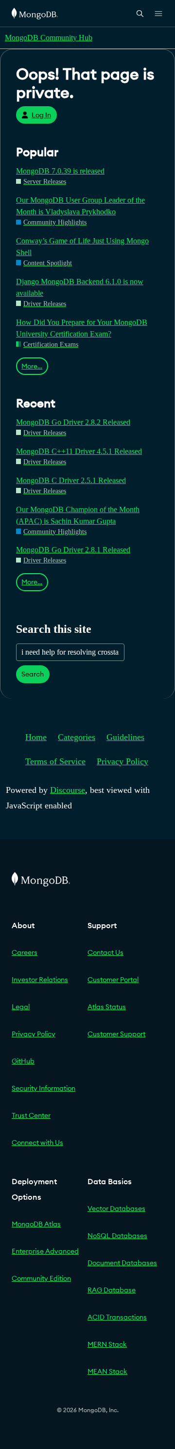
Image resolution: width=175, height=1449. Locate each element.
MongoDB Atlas (36, 1224)
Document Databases (122, 1262)
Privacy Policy (122, 761)
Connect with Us (37, 1142)
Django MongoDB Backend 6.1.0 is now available (79, 287)
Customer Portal (113, 979)
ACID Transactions (117, 1317)
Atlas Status (107, 1006)
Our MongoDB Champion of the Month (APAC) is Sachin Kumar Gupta (78, 515)
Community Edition (41, 1278)
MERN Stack (107, 1344)
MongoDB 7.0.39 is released (60, 171)
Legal (21, 1006)
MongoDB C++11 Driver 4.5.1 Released (79, 451)
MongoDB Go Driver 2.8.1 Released (73, 550)
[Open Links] (158, 13)
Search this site (53, 628)
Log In (41, 115)
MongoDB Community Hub (48, 37)
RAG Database (112, 1290)
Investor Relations (40, 979)
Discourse (67, 790)
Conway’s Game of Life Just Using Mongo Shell (82, 247)
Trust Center (31, 1115)
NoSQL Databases (117, 1235)
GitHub (23, 1061)
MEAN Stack (107, 1371)
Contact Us (105, 952)
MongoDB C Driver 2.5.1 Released (71, 480)
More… (31, 366)
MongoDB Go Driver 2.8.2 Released (73, 422)
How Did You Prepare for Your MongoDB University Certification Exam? (81, 328)
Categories (76, 737)
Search (32, 674)
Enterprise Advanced (45, 1251)
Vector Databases (116, 1208)
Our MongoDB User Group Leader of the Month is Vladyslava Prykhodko (80, 206)
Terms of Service (55, 761)
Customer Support (116, 1034)
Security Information (43, 1088)
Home (36, 737)
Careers (24, 952)
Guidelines (125, 737)
